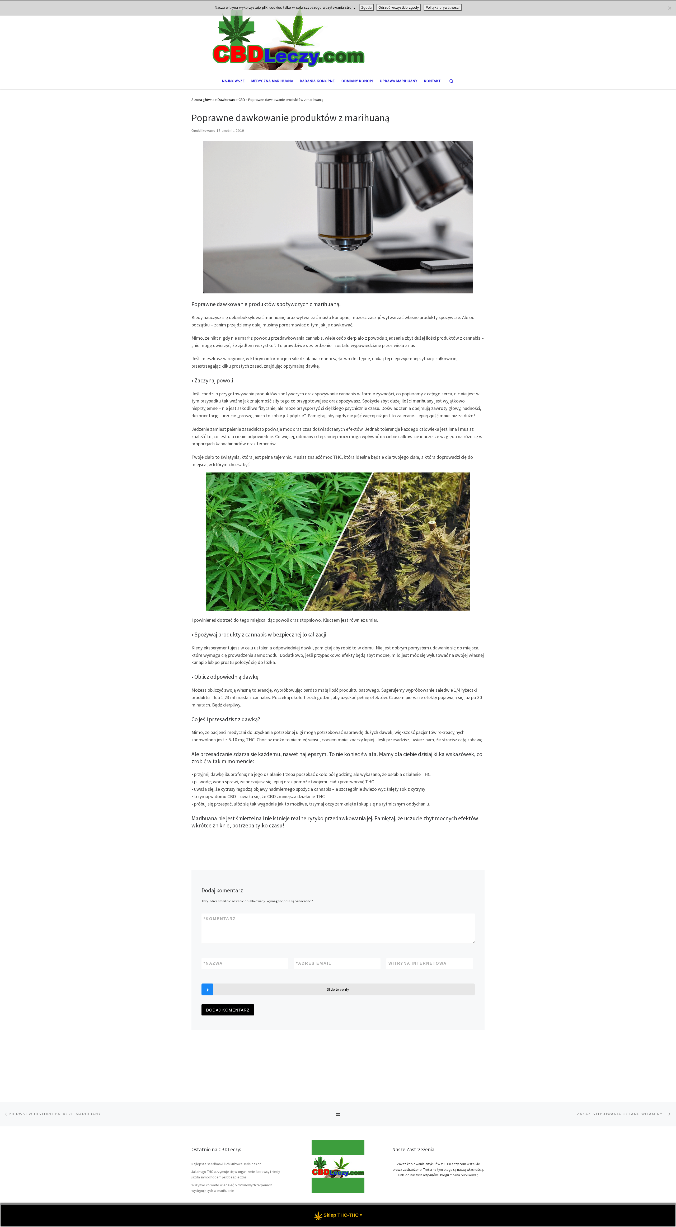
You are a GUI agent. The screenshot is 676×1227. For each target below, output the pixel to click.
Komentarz (220, 918)
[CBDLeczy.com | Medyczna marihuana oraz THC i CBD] (338, 36)
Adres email (313, 963)
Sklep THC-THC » (343, 1215)
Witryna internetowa (417, 963)
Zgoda (366, 7)
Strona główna (202, 99)
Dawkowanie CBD (231, 99)
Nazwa (213, 963)
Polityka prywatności (442, 7)
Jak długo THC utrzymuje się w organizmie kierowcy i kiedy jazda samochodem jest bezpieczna (235, 1174)
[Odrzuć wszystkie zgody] (669, 8)
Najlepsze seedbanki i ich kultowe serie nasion (226, 1164)
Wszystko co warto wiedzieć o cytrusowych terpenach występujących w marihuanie (231, 1188)
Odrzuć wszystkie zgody (398, 7)
